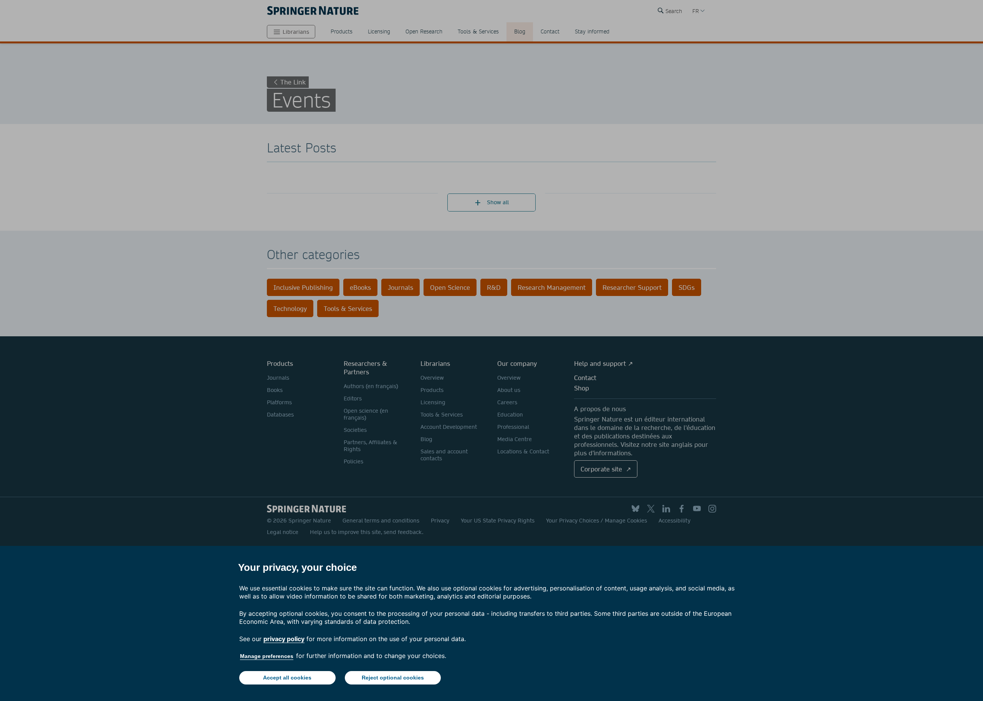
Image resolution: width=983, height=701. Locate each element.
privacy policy (283, 639)
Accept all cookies (287, 678)
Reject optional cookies (393, 678)
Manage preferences (266, 656)
